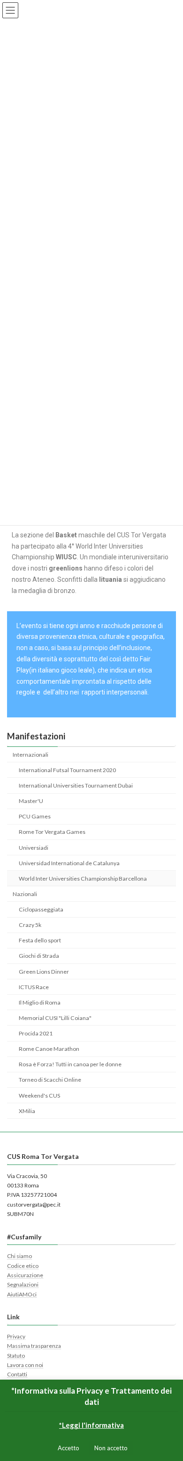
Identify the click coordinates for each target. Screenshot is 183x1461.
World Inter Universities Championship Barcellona (83, 878)
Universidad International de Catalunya (69, 863)
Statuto (16, 1355)
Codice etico (22, 1265)
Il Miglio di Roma (40, 1002)
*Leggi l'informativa (91, 1425)
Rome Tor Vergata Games (52, 831)
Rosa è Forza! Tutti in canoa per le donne (70, 1064)
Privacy (16, 1336)
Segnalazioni (22, 1284)
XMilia (27, 1110)
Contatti (17, 1374)
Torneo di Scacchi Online (50, 1079)
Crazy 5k (30, 924)
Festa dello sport (40, 940)
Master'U (31, 800)
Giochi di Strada (39, 955)
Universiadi (33, 847)
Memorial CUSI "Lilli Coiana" (55, 1017)
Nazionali (25, 893)
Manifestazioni (36, 736)
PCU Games (35, 816)
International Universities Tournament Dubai (76, 785)
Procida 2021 (36, 1033)
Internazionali (30, 754)
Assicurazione (25, 1275)
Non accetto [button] (111, 1448)
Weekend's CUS (39, 1095)
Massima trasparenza (34, 1346)
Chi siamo (19, 1256)
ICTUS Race (34, 987)
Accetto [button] (68, 1448)
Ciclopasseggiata (41, 909)
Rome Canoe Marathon (49, 1048)
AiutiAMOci (22, 1294)
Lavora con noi (25, 1364)
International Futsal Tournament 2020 (67, 770)
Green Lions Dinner (44, 971)
